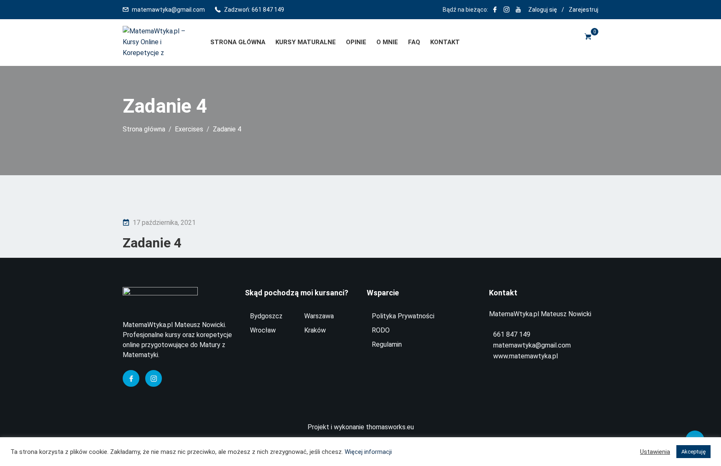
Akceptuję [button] (693, 451)
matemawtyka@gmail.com (168, 9)
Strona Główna (237, 42)
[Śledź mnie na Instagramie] (506, 9)
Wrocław (263, 330)
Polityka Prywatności (403, 316)
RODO (381, 330)
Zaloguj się (542, 9)
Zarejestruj (583, 9)
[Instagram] (153, 378)
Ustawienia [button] (655, 452)
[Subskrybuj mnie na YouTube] (518, 9)
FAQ (414, 42)
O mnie (387, 42)
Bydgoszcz (266, 316)
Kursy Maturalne (305, 42)
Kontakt (445, 42)
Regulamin (387, 344)
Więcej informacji (368, 452)
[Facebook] (131, 378)
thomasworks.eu (390, 427)
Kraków (315, 330)
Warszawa (319, 316)
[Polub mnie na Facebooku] (495, 9)
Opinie (356, 42)
